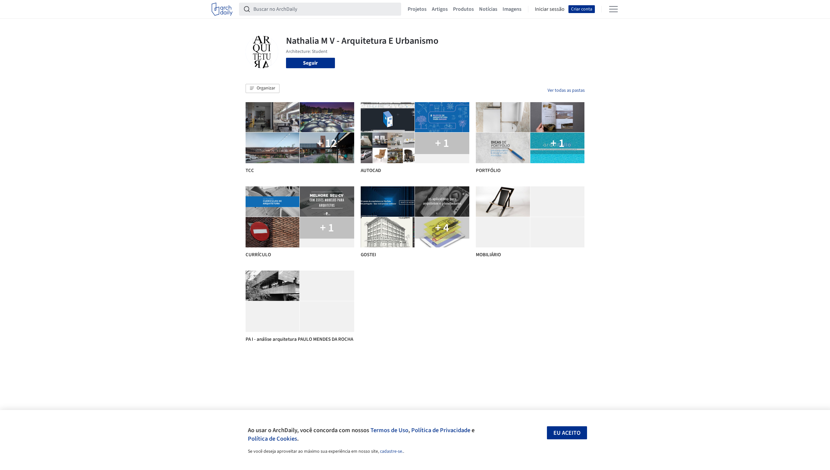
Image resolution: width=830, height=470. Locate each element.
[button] (262, 88)
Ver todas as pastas (566, 90)
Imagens (512, 9)
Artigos (440, 9)
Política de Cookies (272, 438)
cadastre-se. (391, 451)
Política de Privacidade (440, 430)
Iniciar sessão (550, 9)
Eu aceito (567, 433)
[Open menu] (613, 9)
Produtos (463, 9)
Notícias (488, 9)
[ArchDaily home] (222, 9)
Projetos (417, 9)
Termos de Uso (389, 430)
